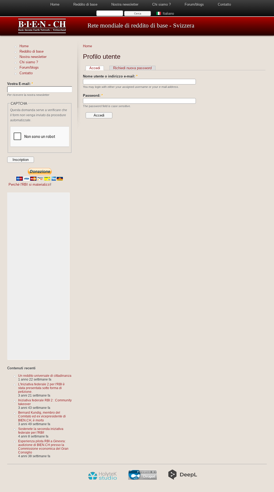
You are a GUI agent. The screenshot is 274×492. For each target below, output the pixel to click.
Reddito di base (85, 4)
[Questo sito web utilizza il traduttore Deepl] (182, 479)
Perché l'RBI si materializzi (29, 185)
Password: (93, 96)
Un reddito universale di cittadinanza (44, 375)
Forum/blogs (194, 4)
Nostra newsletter (124, 4)
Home (54, 4)
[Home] (42, 32)
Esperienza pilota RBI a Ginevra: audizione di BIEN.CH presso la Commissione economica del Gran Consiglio (43, 446)
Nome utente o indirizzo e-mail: (110, 76)
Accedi (94, 68)
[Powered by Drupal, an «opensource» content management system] (142, 479)
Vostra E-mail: (20, 84)
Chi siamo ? (161, 4)
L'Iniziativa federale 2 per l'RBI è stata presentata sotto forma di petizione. (41, 387)
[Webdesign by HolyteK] (102, 479)
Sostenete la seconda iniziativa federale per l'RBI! (40, 430)
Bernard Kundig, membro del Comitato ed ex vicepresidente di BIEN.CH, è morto (42, 416)
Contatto (224, 4)
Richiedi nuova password (132, 68)
